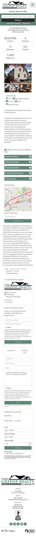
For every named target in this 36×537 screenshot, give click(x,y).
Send (18, 403)
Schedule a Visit (24, 352)
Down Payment (9, 434)
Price (6, 427)
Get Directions (18, 221)
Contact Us (8, 300)
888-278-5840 (21, 11)
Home (6, 269)
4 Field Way (18, 491)
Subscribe (18, 342)
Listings (12, 269)
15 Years (18, 421)
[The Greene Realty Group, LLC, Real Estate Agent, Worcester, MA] (18, 515)
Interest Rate (8, 440)
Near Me (26, 23)
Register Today (18, 508)
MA (18, 269)
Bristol (23, 269)
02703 (16, 271)
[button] (18, 20)
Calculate (18, 448)
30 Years (9, 421)
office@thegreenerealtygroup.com (18, 499)
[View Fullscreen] (6, 196)
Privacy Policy (16, 338)
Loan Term (8, 416)
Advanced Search (13, 23)
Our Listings (8, 302)
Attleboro (9, 271)
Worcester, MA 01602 (18, 492)
